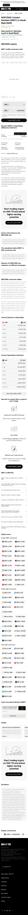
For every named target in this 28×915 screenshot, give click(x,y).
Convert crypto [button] (6, 897)
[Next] (26, 834)
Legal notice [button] (5, 878)
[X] (2, 910)
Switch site (6, 5)
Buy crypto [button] (4, 893)
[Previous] (2, 834)
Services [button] (3, 885)
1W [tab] (12, 62)
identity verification (13, 438)
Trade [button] (3, 901)
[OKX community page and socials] (12, 910)
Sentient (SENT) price (12, 153)
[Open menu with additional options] (26, 9)
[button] (17, 9)
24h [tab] (7, 62)
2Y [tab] (24, 62)
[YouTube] (9, 910)
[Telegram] (4, 910)
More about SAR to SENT (14, 393)
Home (2, 13)
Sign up (21, 9)
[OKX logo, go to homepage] (6, 9)
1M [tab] (16, 62)
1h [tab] (3, 62)
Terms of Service (16, 819)
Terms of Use (10, 815)
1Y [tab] (20, 62)
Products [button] (4, 881)
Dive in (4, 736)
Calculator (9, 13)
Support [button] (3, 889)
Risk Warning (19, 815)
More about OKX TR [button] (7, 874)
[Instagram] (7, 910)
